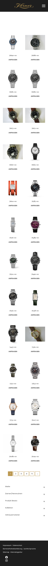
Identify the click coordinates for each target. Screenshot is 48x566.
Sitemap (6, 552)
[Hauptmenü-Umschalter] (43, 6)
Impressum (7, 545)
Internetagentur (16, 552)
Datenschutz (17, 545)
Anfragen (13, 60)
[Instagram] (8, 560)
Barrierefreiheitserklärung (12, 549)
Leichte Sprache (30, 549)
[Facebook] (8, 557)
